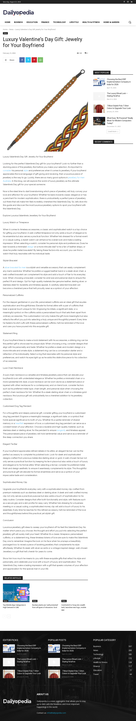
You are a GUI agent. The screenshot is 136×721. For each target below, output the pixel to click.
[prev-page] (4, 616)
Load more (112, 131)
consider (7, 170)
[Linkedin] (131, 1)
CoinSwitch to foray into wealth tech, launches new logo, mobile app (73, 607)
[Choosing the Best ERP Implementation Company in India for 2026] (99, 82)
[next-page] (8, 616)
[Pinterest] (34, 60)
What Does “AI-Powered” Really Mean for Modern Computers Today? (120, 120)
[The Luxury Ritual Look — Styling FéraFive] (99, 96)
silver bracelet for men (15, 267)
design (30, 247)
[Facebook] (124, 1)
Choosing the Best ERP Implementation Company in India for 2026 (119, 82)
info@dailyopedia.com (56, 713)
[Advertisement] (113, 52)
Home (5, 29)
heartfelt (19, 423)
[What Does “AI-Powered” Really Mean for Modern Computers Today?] (99, 121)
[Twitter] (28, 60)
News (11, 29)
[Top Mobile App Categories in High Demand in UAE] (16, 593)
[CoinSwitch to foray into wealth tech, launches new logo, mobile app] (74, 593)
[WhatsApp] (40, 60)
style (26, 170)
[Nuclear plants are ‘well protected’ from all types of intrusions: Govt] (45, 593)
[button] (130, 22)
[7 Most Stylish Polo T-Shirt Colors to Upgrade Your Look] (99, 109)
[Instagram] (127, 1)
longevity (61, 430)
